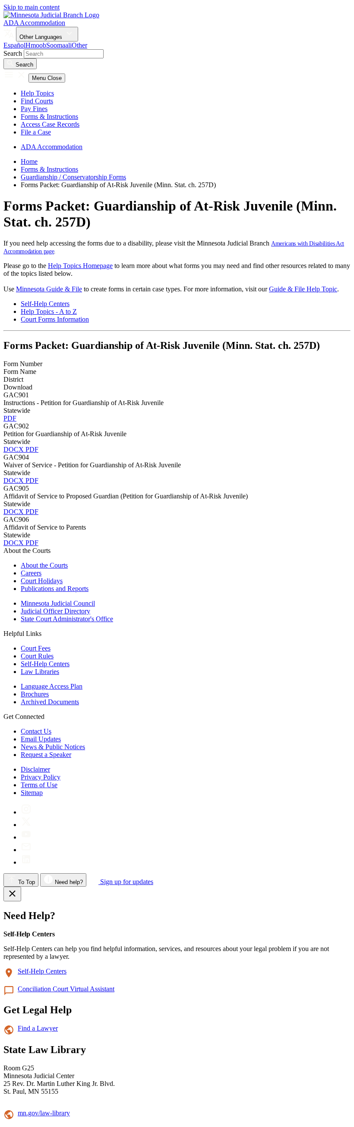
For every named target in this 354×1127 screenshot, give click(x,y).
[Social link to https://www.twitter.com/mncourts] (26, 824)
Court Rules (37, 656)
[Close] (12, 894)
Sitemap (32, 792)
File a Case (36, 132)
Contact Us (36, 731)
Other (79, 45)
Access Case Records (50, 124)
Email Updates (41, 739)
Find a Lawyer (38, 1028)
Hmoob (35, 45)
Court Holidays (42, 580)
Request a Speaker (46, 754)
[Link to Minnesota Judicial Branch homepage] (51, 15)
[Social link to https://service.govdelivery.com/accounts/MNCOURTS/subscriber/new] (26, 849)
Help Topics (37, 93)
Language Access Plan (51, 686)
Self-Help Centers (45, 303)
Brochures (35, 694)
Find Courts (37, 101)
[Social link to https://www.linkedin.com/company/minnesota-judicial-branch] (26, 862)
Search (12, 53)
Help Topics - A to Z (49, 311)
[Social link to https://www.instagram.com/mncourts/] (26, 812)
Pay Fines (34, 108)
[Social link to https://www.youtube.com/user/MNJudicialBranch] (26, 837)
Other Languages (41, 37)
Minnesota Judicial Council (58, 603)
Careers (31, 573)
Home (29, 161)
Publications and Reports (54, 588)
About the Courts (44, 565)
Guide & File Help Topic (303, 289)
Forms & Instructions (49, 116)
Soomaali (59, 45)
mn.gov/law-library (44, 1113)
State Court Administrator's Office (67, 619)
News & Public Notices (53, 746)
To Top (25, 882)
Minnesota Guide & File (49, 289)
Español (14, 45)
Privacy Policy (40, 777)
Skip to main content (31, 7)
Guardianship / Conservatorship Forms (73, 177)
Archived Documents (50, 702)
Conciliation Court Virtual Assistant (66, 989)
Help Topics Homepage (80, 265)
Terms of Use (39, 785)
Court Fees (36, 648)
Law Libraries (40, 671)
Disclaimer (35, 769)
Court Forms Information (55, 319)
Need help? (68, 882)
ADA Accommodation (34, 22)
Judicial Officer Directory (55, 611)
